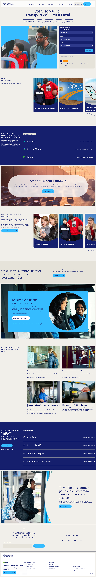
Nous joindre (52, 568)
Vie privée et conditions (78, 570)
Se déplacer (32, 4)
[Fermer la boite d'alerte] (25, 563)
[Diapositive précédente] (88, 114)
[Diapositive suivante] (93, 114)
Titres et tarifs (41, 4)
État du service (29, 566)
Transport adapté (61, 4)
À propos (51, 562)
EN (92, 4)
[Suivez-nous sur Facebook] (63, 540)
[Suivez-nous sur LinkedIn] (69, 540)
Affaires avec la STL (54, 566)
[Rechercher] (75, 4)
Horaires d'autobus (30, 562)
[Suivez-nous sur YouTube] (81, 540)
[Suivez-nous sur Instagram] (75, 540)
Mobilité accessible (30, 568)
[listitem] (59, 141)
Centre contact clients (31, 570)
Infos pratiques (50, 4)
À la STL (70, 4)
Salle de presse (76, 566)
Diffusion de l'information (79, 568)
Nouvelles (51, 570)
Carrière (51, 564)
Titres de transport (30, 564)
